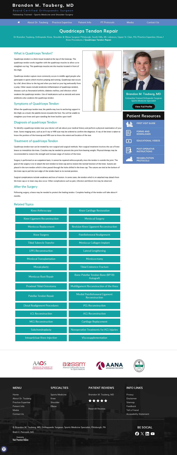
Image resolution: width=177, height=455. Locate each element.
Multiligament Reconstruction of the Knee (94, 286)
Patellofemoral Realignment (94, 234)
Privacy (129, 394)
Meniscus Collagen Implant (94, 242)
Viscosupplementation (94, 337)
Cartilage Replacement (94, 321)
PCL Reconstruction (94, 305)
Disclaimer (131, 398)
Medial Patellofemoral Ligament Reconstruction (94, 295)
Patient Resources (144, 116)
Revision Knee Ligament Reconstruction (94, 226)
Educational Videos (148, 140)
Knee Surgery (41, 234)
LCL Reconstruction (41, 313)
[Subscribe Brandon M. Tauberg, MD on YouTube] (152, 433)
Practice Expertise (62, 22)
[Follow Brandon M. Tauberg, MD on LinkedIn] (147, 433)
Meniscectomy (94, 259)
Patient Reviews (101, 387)
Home (19, 22)
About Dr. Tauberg (37, 22)
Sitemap (130, 402)
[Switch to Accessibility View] (4, 449)
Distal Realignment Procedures (41, 305)
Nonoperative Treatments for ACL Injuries (94, 329)
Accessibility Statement (137, 413)
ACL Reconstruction (94, 313)
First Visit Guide (146, 123)
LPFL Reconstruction (41, 250)
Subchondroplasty (41, 329)
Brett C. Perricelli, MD (23, 431)
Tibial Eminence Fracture (94, 267)
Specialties (59, 387)
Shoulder (55, 402)
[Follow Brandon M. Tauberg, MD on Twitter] (142, 433)
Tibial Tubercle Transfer (41, 242)
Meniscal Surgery (94, 218)
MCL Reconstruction (41, 321)
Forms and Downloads (144, 132)
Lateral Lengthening (94, 250)
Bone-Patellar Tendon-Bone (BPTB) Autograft (94, 276)
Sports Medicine (58, 394)
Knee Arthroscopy (41, 210)
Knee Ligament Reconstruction (41, 218)
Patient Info (84, 22)
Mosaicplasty (41, 267)
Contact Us (153, 22)
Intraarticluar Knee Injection (41, 337)
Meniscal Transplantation (41, 259)
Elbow (53, 406)
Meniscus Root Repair (41, 276)
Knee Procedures (74, 39)
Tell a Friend (132, 410)
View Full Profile (143, 106)
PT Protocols (107, 22)
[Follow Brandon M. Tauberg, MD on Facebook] (137, 433)
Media (130, 22)
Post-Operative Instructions (145, 150)
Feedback (131, 406)
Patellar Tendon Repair (41, 296)
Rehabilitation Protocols (145, 159)
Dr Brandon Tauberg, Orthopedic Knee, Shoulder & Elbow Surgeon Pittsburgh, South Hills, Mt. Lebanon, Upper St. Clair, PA (75, 36)
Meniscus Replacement (41, 226)
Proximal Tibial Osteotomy (41, 286)
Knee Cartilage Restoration (94, 210)
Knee (159, 36)
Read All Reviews (96, 408)
